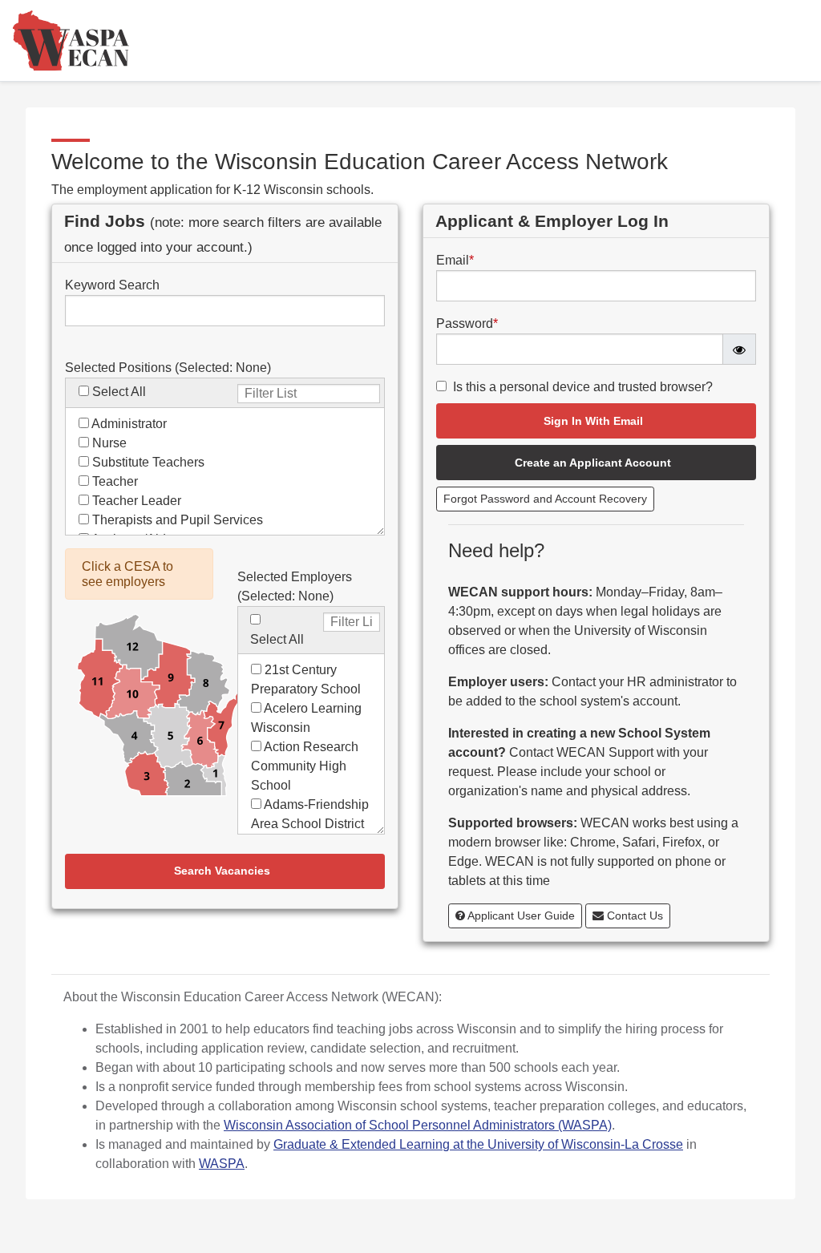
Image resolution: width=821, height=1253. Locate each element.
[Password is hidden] (739, 349)
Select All (119, 391)
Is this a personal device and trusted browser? (583, 387)
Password (467, 323)
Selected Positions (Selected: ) (168, 367)
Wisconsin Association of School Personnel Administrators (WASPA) (418, 1125)
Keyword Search (112, 285)
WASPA (222, 1163)
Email (455, 260)
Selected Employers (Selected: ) (294, 586)
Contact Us (633, 915)
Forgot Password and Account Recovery (545, 498)
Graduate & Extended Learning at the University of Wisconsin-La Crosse (478, 1144)
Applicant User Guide (520, 915)
